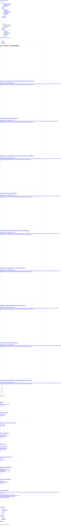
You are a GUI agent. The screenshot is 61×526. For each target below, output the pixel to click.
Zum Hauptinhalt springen (4, 0)
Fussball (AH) (4, 510)
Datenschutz (4, 519)
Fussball (3, 509)
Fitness (3, 7)
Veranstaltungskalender (7, 12)
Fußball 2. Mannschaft (7, 4)
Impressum (3, 518)
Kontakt (5, 14)
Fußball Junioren (6, 5)
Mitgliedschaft (6, 13)
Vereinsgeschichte (6, 11)
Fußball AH (5, 6)
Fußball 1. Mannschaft (7, 3)
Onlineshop (3, 16)
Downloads (5, 10)
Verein (3, 8)
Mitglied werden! (4, 17)
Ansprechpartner (6, 9)
